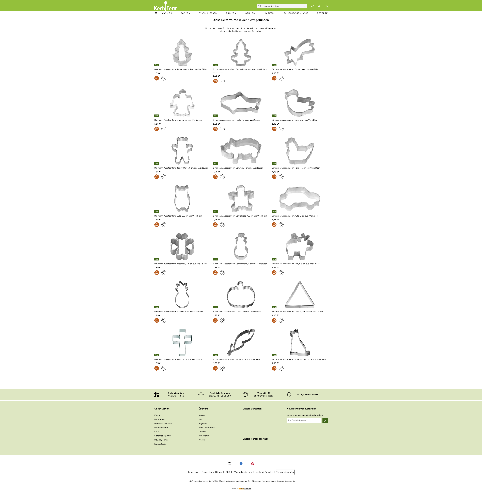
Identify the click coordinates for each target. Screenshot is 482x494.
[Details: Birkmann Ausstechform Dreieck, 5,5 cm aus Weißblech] (274, 307)
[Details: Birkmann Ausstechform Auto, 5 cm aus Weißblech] (274, 211)
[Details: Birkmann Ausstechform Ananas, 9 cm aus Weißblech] (157, 307)
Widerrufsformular (264, 472)
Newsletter (159, 419)
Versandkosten (238, 481)
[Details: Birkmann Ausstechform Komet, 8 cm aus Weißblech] (274, 65)
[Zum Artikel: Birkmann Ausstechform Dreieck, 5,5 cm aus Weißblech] (300, 294)
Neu (200, 419)
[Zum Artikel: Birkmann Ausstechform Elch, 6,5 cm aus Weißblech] (300, 246)
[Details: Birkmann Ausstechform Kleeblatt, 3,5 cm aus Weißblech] (157, 259)
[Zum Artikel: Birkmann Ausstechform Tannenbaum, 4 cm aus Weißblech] (182, 52)
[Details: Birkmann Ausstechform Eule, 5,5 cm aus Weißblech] (157, 211)
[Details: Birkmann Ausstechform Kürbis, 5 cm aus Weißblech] (215, 307)
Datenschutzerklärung (212, 472)
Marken (201, 415)
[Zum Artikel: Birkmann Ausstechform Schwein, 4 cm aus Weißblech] (241, 150)
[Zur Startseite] (165, 6)
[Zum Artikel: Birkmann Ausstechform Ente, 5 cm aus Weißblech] (300, 103)
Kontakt (157, 415)
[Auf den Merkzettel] (163, 78)
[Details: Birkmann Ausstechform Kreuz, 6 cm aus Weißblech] (157, 355)
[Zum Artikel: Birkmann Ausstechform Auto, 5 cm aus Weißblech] (300, 198)
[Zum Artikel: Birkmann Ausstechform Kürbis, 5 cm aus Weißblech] (241, 294)
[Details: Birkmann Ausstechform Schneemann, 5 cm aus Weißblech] (215, 259)
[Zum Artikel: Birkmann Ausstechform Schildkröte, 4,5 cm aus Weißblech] (241, 198)
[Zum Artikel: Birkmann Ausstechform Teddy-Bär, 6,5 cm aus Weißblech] (182, 150)
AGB (228, 472)
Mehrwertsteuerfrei (163, 423)
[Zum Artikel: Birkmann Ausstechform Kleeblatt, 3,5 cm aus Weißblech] (182, 246)
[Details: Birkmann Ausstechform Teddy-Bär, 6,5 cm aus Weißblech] (157, 163)
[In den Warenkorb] (156, 78)
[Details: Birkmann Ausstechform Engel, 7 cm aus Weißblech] (157, 115)
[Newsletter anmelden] (325, 420)
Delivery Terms (161, 439)
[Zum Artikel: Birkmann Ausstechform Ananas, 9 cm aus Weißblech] (182, 294)
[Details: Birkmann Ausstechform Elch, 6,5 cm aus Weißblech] (274, 259)
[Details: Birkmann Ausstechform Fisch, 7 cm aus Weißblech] (215, 115)
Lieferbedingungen (163, 435)
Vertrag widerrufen (285, 472)
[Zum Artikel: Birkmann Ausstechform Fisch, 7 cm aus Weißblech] (241, 103)
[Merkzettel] (312, 6)
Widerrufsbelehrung (243, 472)
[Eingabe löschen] (304, 6)
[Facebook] (241, 463)
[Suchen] (260, 6)
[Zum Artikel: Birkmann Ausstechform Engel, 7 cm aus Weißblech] (182, 103)
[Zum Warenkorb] (326, 6)
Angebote (203, 423)
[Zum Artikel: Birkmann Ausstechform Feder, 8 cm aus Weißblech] (241, 342)
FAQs (156, 431)
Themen (202, 431)
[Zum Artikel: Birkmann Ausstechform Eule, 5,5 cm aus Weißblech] (182, 198)
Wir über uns (204, 435)
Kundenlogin (160, 444)
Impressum (193, 472)
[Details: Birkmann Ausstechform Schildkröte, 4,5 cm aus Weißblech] (215, 211)
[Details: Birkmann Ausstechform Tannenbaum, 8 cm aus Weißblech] (215, 65)
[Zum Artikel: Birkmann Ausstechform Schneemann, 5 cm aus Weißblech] (241, 246)
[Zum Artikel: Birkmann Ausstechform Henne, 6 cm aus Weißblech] (300, 150)
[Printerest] (252, 463)
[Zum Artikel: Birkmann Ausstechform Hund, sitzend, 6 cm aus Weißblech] (300, 342)
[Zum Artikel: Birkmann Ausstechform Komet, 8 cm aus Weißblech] (300, 52)
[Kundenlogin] (319, 6)
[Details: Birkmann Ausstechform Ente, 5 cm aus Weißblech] (274, 115)
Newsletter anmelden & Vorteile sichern (305, 415)
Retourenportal (161, 427)
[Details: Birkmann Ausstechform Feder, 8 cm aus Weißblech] (215, 355)
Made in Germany (206, 427)
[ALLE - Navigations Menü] (155, 13)
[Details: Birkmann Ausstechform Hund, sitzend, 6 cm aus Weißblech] (274, 355)
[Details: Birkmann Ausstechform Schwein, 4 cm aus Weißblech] (215, 163)
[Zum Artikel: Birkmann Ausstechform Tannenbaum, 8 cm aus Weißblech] (241, 52)
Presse (201, 439)
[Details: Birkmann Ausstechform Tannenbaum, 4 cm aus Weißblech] (157, 65)
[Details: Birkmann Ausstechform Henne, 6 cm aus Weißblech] (274, 163)
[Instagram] (229, 463)
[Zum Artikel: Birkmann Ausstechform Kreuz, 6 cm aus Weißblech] (182, 342)
